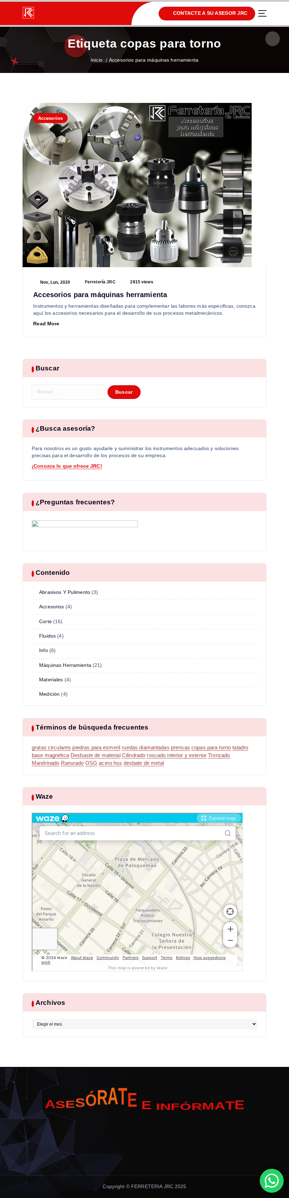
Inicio (97, 60)
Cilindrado (133, 755)
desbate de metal (144, 763)
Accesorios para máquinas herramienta (153, 60)
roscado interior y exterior (177, 755)
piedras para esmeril (96, 747)
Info (43, 650)
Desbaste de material (95, 755)
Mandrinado (45, 763)
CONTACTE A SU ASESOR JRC (209, 13)
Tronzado (219, 755)
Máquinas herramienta (65, 665)
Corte (45, 621)
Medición (49, 694)
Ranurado (72, 763)
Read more (46, 323)
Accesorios (50, 118)
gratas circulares (51, 747)
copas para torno (211, 747)
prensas (180, 747)
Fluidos (47, 636)
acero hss (110, 763)
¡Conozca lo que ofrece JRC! (67, 466)
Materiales (51, 679)
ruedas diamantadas (145, 747)
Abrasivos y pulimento (64, 592)
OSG (91, 763)
